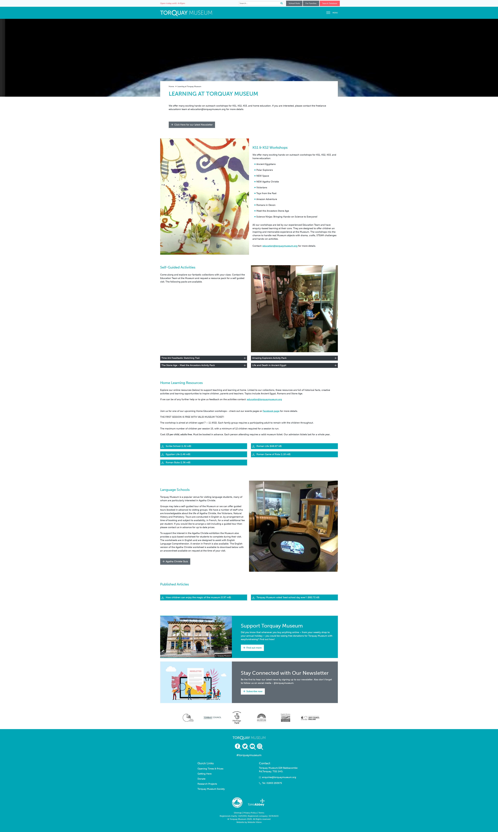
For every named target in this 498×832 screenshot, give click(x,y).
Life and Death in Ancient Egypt (269, 365)
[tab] (203, 358)
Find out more (254, 647)
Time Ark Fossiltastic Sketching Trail (180, 358)
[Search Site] (281, 3)
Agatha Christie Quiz (176, 561)
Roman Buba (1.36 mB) (177, 462)
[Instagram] (260, 747)
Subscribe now (254, 691)
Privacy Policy (250, 812)
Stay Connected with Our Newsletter (285, 673)
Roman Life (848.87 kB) (269, 446)
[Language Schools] (293, 526)
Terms (261, 812)
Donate (201, 778)
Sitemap (238, 812)
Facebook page (271, 411)
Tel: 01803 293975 (272, 783)
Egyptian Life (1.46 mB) (177, 454)
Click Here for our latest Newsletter (193, 124)
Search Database (329, 3)
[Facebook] (238, 747)
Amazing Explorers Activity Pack (269, 358)
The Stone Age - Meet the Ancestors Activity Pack (188, 365)
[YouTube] (253, 747)
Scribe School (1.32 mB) (178, 446)
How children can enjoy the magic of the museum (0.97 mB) (198, 597)
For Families (311, 3)
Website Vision (255, 822)
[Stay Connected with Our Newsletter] (196, 682)
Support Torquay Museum (272, 626)
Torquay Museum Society (211, 788)
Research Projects (207, 783)
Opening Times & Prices (210, 768)
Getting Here (205, 773)
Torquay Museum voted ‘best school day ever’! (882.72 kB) (287, 597)
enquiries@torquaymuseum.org (279, 777)
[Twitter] (245, 747)
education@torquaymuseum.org (280, 245)
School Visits (294, 3)
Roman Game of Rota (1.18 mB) (273, 454)
